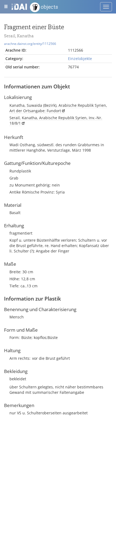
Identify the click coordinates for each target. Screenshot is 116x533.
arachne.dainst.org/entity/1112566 (30, 43)
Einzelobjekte (80, 58)
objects (49, 6)
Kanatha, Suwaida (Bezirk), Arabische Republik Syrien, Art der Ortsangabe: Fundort (58, 108)
